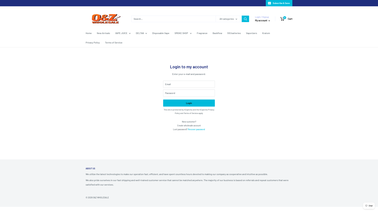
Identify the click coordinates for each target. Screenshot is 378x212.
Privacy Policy (93, 42)
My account (261, 20)
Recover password (196, 129)
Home (89, 33)
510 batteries (234, 33)
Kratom (266, 33)
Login (189, 103)
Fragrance (202, 33)
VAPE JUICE (121, 33)
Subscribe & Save (281, 3)
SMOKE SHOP (181, 33)
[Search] (245, 19)
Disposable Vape (160, 33)
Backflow (217, 33)
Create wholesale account (189, 125)
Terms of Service (113, 42)
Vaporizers (251, 33)
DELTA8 (140, 33)
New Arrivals (103, 33)
